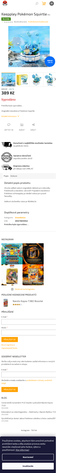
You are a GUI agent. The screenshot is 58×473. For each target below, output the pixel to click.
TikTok (34, 430)
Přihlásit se (10, 339)
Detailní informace (9, 116)
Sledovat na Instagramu (25, 289)
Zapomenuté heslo (9, 348)
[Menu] (51, 3)
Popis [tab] (6, 176)
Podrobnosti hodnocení (38, 22)
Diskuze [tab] (14, 176)
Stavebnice (20, 217)
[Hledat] (37, 3)
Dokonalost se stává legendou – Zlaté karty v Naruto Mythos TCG (28, 412)
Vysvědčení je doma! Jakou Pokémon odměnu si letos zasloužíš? (28, 418)
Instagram (25, 430)
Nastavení (28, 457)
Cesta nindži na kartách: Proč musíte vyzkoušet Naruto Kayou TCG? (27, 404)
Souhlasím (28, 466)
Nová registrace (8, 345)
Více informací (22, 450)
